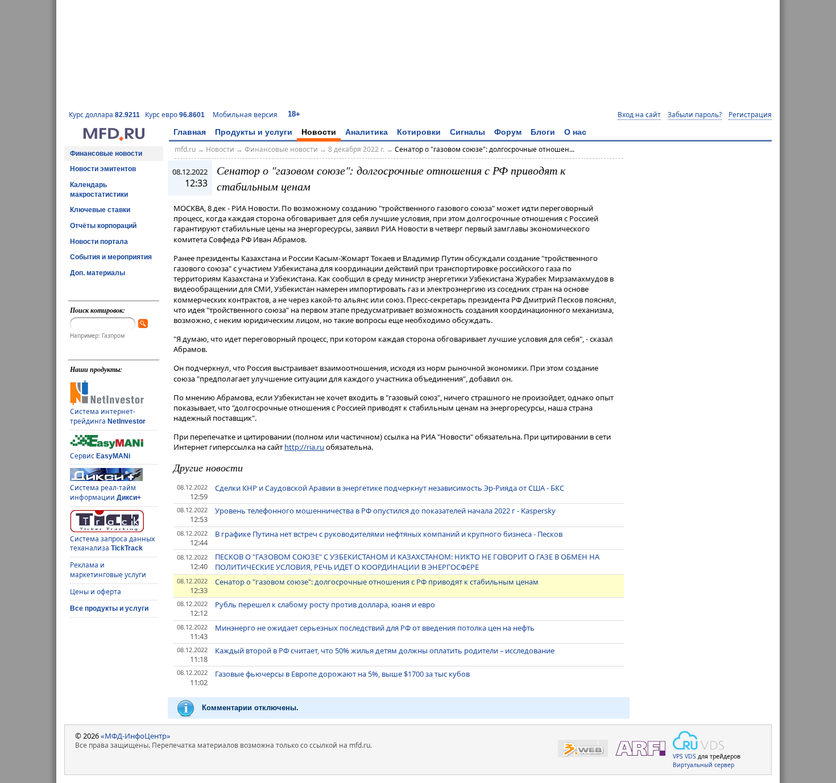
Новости (318, 131)
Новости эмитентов (103, 169)
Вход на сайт (639, 114)
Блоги (543, 131)
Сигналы (467, 131)
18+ (294, 114)
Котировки (419, 131)
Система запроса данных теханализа (112, 543)
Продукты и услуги (253, 131)
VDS (690, 756)
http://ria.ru (304, 447)
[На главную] (113, 138)
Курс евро (175, 114)
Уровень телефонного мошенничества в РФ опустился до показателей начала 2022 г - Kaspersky (385, 511)
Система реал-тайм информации (105, 492)
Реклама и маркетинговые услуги (108, 569)
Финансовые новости (106, 154)
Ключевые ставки (100, 210)
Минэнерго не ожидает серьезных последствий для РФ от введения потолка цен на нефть (375, 628)
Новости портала (99, 242)
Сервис (100, 456)
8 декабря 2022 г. (356, 149)
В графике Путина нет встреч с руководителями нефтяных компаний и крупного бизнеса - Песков (388, 534)
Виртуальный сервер (703, 765)
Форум (508, 131)
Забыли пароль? (695, 114)
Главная (189, 131)
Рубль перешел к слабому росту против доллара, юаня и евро (325, 604)
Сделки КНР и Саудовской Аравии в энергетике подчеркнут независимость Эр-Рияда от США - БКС (389, 488)
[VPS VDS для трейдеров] (698, 740)
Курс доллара (104, 114)
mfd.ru (185, 149)
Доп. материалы (97, 273)
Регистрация (750, 114)
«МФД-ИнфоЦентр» (136, 736)
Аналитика (366, 131)
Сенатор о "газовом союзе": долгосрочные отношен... (484, 149)
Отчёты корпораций (103, 226)
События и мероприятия (111, 257)
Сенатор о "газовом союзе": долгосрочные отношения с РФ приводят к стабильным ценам (377, 582)
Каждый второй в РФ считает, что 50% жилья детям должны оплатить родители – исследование (384, 650)
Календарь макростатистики (99, 189)
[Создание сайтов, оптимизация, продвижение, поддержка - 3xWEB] (583, 748)
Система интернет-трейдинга (108, 416)
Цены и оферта (95, 591)
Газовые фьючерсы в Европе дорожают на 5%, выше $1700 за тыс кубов (342, 674)
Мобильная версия (245, 114)
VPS (678, 756)
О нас (575, 131)
